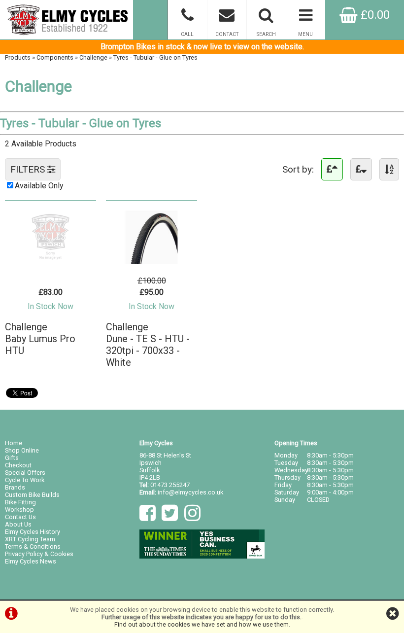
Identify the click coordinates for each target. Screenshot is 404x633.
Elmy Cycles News (30, 561)
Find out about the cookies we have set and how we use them (201, 624)
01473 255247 (170, 485)
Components (54, 57)
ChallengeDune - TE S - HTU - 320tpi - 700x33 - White (148, 344)
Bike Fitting (20, 502)
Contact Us (20, 517)
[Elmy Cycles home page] (66, 19)
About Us (18, 524)
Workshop (19, 509)
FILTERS (28, 169)
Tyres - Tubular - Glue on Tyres (155, 57)
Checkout (18, 465)
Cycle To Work (24, 480)
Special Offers (25, 472)
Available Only (39, 185)
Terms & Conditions (33, 546)
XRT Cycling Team (30, 539)
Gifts (12, 457)
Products (18, 57)
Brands (15, 487)
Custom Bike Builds (32, 494)
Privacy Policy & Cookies (39, 554)
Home (13, 443)
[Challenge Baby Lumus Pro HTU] (50, 261)
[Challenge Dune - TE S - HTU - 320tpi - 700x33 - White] (151, 261)
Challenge (93, 57)
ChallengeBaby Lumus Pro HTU (40, 338)
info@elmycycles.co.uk (190, 492)
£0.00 (374, 15)
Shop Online (22, 450)
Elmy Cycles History (32, 531)
